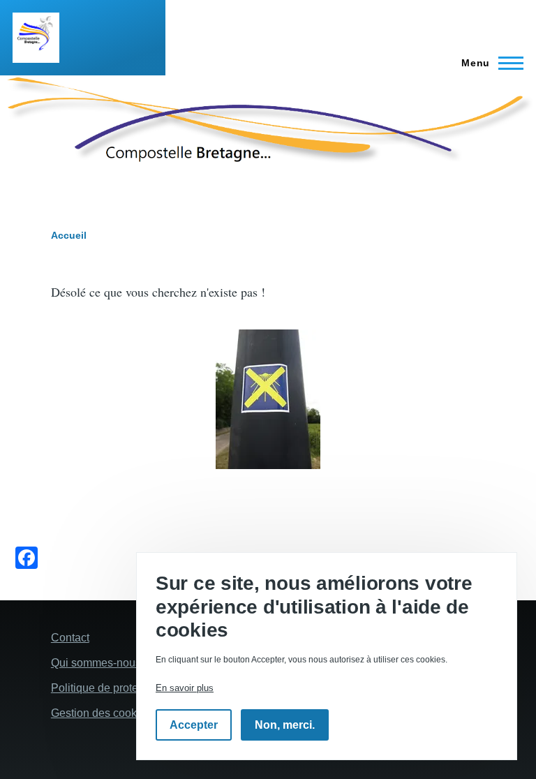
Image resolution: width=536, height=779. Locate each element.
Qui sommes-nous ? (100, 663)
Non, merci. (285, 725)
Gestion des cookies (101, 713)
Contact (70, 638)
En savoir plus (185, 688)
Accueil (69, 235)
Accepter (194, 725)
